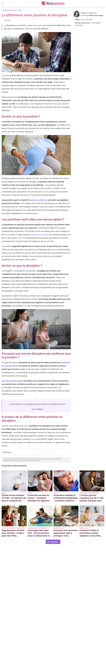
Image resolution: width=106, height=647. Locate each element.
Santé (30, 493)
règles (35, 125)
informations (59, 528)
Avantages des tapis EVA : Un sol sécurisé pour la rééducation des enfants (40, 533)
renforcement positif (13, 381)
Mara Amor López (96, 15)
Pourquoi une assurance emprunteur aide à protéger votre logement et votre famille (66, 533)
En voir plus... (53, 542)
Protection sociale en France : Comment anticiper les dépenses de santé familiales (39, 498)
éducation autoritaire (38, 200)
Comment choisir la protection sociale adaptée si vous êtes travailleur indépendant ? (91, 533)
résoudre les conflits (39, 234)
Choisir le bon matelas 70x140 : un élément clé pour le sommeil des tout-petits (14, 498)
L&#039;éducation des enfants (12, 10)
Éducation (83, 528)
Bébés (4, 493)
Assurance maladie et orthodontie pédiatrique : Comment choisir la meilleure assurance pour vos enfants (66, 498)
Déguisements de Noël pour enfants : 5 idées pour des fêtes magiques (13, 533)
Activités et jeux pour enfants (13, 528)
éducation (57, 104)
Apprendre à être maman (89, 493)
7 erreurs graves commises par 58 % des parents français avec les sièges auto (92, 498)
